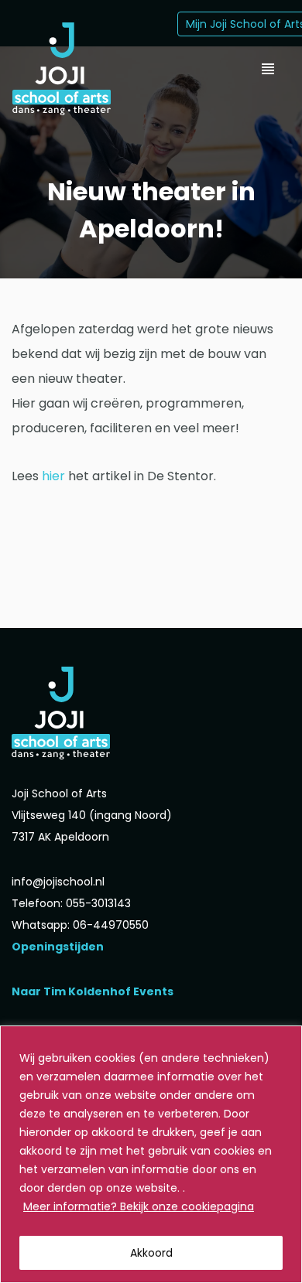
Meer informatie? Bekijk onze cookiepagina (138, 1206)
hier (53, 476)
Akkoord (151, 1253)
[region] (151, 1154)
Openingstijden (58, 946)
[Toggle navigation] (268, 68)
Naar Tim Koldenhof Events (92, 991)
